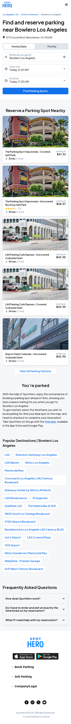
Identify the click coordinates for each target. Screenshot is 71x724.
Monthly (52, 46)
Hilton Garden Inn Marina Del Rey (26, 553)
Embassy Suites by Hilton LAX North (28, 490)
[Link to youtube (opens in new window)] (44, 703)
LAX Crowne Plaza (39, 537)
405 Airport (12, 545)
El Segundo (40, 498)
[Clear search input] (64, 57)
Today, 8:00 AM (19, 69)
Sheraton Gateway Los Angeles (36, 454)
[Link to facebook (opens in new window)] (27, 703)
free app (50, 421)
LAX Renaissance (16, 498)
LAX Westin (12, 462)
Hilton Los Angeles (37, 462)
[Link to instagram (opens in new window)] (33, 703)
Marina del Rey (14, 470)
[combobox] (35, 56)
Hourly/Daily (19, 46)
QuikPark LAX (13, 506)
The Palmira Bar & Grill (42, 506)
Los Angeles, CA (10, 14)
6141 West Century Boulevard (24, 569)
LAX (7, 454)
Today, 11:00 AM (19, 81)
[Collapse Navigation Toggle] (66, 5)
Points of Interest (29, 14)
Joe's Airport (13, 537)
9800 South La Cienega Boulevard (27, 513)
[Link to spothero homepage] (35, 642)
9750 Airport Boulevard (20, 521)
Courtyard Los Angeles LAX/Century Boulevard (29, 480)
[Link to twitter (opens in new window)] (38, 703)
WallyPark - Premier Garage (22, 561)
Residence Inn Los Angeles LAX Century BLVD (34, 529)
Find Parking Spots (35, 91)
